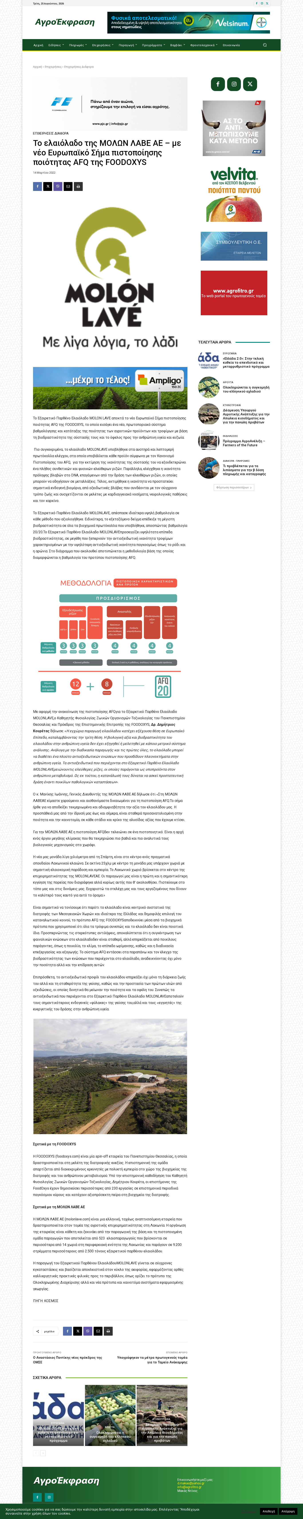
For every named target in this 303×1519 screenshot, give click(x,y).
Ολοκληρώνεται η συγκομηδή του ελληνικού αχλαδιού (110, 1437)
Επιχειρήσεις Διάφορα (79, 67)
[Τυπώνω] (78, 186)
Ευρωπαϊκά (58, 1423)
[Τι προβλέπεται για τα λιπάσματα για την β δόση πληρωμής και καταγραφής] (209, 468)
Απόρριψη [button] (288, 1511)
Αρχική (37, 67)
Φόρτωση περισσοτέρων (232, 487)
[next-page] (43, 1453)
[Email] (68, 186)
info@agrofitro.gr (189, 1487)
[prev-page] (36, 1453)
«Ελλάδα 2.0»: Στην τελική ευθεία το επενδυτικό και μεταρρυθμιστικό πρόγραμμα (58, 1435)
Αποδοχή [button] (269, 1511)
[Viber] (57, 186)
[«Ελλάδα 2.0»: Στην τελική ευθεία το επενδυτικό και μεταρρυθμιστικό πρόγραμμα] (58, 1415)
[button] (265, 45)
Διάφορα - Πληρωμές (236, 461)
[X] (267, 3)
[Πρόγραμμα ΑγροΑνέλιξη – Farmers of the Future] (209, 441)
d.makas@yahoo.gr (191, 1483)
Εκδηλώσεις (230, 436)
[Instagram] (262, 3)
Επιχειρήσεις (53, 67)
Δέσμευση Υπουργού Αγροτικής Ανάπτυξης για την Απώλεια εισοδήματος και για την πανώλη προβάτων (162, 1433)
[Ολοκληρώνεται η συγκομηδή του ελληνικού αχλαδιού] (110, 1415)
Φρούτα (110, 1427)
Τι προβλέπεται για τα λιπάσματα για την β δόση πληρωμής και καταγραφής (244, 470)
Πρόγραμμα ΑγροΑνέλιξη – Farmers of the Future (244, 443)
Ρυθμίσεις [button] (249, 1511)
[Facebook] (256, 3)
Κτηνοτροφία (161, 1419)
